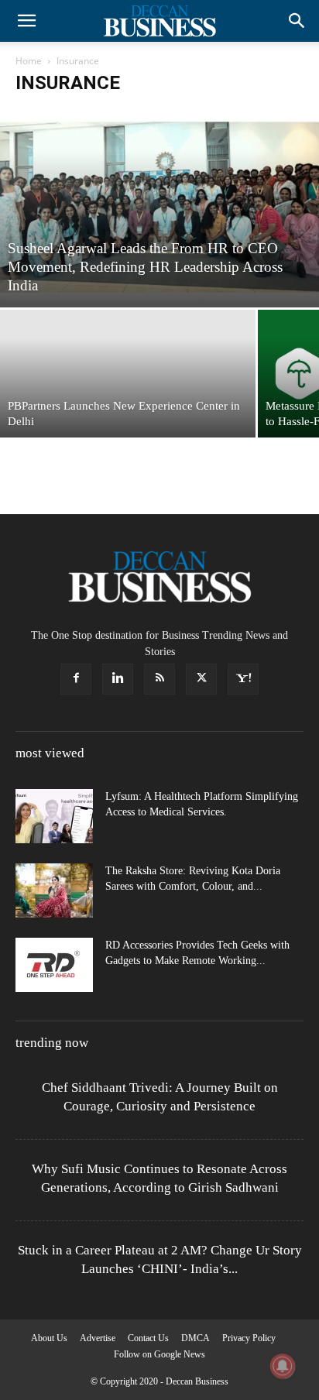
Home (28, 60)
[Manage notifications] (282, 1366)
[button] (26, 21)
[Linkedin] (117, 679)
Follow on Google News (159, 1354)
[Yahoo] (243, 679)
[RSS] (159, 679)
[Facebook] (75, 679)
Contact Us (148, 1338)
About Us (49, 1338)
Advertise (97, 1338)
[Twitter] (201, 679)
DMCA (195, 1338)
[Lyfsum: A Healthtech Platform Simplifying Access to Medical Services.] (54, 816)
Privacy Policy (249, 1338)
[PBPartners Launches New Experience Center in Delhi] (128, 374)
